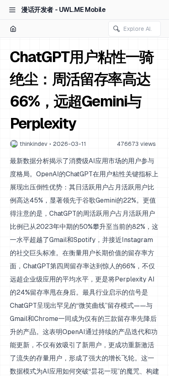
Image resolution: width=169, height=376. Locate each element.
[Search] (116, 29)
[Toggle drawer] (12, 9)
